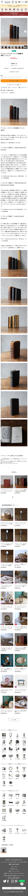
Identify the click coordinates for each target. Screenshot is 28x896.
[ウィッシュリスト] (24, 2)
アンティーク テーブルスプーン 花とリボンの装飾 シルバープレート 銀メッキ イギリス (7, 565)
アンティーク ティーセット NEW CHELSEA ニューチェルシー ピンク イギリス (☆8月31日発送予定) (7, 690)
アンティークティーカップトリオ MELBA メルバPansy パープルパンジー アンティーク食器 (7, 585)
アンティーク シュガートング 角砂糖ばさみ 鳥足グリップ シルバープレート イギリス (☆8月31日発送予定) (7, 648)
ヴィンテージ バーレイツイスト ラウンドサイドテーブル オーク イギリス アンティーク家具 (21, 606)
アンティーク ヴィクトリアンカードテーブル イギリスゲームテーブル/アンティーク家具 (21, 690)
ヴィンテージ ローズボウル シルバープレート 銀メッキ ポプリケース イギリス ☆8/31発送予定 (21, 585)
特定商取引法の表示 (14, 891)
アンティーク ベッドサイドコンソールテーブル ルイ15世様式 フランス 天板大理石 (7, 711)
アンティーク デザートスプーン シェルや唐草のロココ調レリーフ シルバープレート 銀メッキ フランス (7, 544)
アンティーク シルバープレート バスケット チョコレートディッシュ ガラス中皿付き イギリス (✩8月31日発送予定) (7, 606)
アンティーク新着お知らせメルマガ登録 (14, 888)
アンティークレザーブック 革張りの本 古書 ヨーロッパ (7, 490)
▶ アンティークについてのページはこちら (9, 463)
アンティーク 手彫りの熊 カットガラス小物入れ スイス (21, 627)
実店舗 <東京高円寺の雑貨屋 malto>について (14, 875)
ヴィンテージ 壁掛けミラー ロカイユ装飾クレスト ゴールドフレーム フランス (7, 669)
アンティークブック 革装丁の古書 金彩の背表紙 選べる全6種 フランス (21, 648)
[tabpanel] (7, 485)
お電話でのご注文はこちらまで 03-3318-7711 (14, 873)
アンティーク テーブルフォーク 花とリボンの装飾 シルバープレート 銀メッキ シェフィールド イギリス (21, 544)
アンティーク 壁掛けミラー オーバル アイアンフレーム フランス (21, 669)
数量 (1, 75)
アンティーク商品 (9, 92)
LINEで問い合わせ (23, 87)
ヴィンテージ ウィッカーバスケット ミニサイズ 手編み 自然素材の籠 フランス (7, 523)
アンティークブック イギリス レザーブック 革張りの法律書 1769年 (21, 490)
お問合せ (22, 891)
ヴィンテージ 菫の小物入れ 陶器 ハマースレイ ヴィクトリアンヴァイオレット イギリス (21, 711)
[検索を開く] (22, 2)
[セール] (19, 2)
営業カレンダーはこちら (14, 871)
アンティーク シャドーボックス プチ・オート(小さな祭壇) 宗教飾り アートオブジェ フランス (7, 627)
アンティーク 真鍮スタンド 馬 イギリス (21, 565)
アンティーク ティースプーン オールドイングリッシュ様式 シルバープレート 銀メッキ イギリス (21, 523)
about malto (7, 891)
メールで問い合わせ (13, 87)
